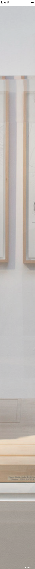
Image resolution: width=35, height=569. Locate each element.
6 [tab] (28, 567)
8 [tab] (32, 567)
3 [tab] (23, 567)
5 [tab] (27, 567)
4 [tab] (25, 567)
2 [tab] (21, 567)
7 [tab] (30, 567)
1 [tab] (19, 567)
